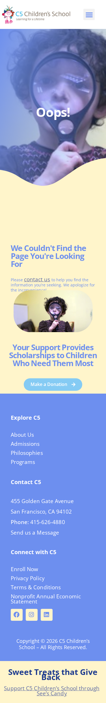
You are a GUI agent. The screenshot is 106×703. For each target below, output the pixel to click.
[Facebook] (17, 615)
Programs (23, 462)
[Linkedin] (47, 615)
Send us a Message (35, 532)
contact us (37, 279)
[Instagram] (32, 615)
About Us (22, 434)
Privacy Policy (28, 578)
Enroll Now (24, 569)
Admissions (25, 443)
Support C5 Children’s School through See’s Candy (51, 691)
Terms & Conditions (36, 587)
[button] (89, 14)
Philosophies (27, 453)
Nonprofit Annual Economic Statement (46, 599)
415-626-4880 (47, 522)
